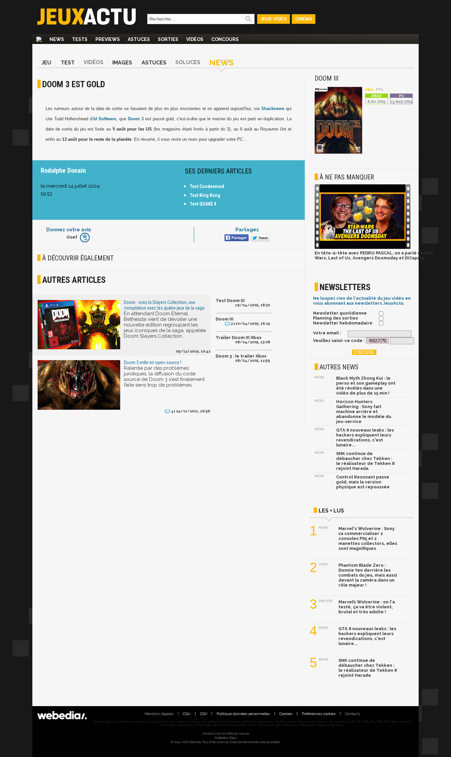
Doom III (224, 319)
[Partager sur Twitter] (259, 238)
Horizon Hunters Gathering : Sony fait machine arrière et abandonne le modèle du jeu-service (363, 411)
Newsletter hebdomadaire (342, 323)
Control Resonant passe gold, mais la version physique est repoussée (363, 481)
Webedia (244, 733)
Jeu (46, 62)
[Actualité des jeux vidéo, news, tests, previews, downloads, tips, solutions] (39, 39)
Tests (79, 39)
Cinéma (303, 19)
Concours (225, 39)
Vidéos (194, 39)
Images (122, 62)
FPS (379, 90)
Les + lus (331, 511)
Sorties (168, 39)
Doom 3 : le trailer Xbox (241, 356)
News (57, 39)
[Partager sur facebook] (236, 238)
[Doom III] (338, 152)
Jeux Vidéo (273, 19)
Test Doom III (230, 300)
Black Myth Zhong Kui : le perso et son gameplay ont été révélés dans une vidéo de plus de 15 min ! (366, 386)
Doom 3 (136, 118)
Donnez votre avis (68, 230)
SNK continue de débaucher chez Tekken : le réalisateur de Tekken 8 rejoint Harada (365, 461)
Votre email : (327, 332)
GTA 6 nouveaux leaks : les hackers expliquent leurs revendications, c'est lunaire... (365, 437)
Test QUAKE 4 (203, 204)
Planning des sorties (335, 318)
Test (68, 62)
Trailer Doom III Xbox (238, 337)
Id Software (105, 118)
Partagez (247, 230)
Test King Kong (205, 195)
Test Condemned (207, 186)
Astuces (139, 39)
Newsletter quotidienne (340, 313)
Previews (107, 39)
